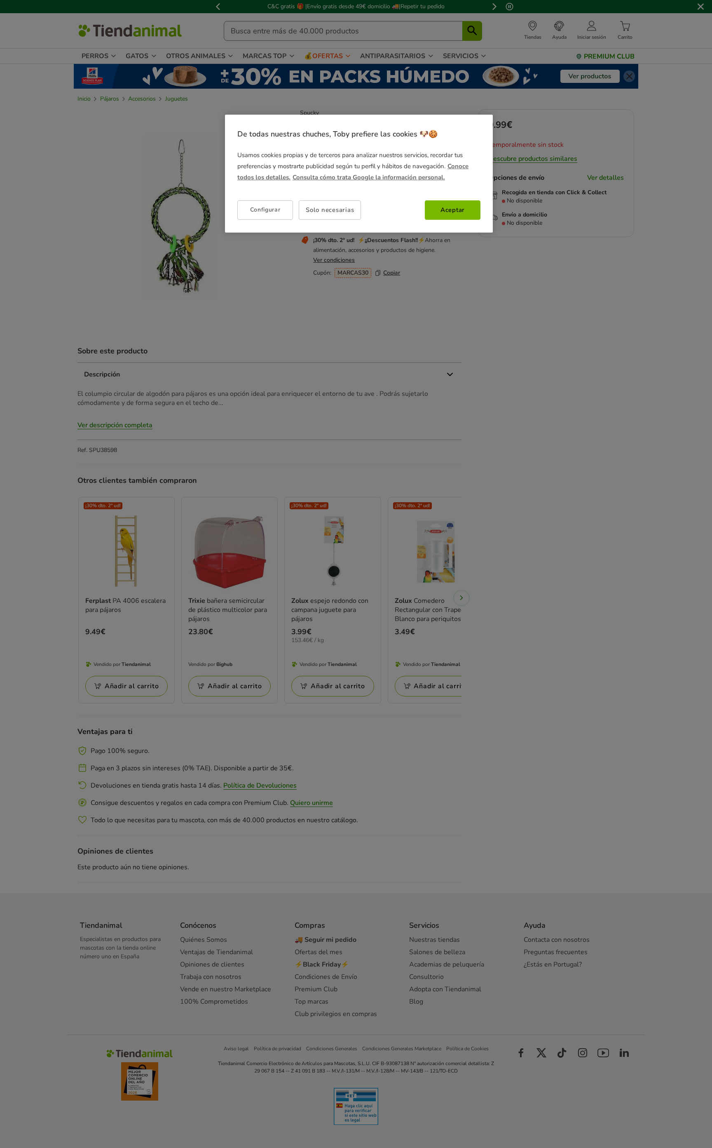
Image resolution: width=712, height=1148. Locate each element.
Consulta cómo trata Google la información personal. (369, 177)
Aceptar (452, 210)
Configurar (265, 210)
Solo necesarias (330, 210)
